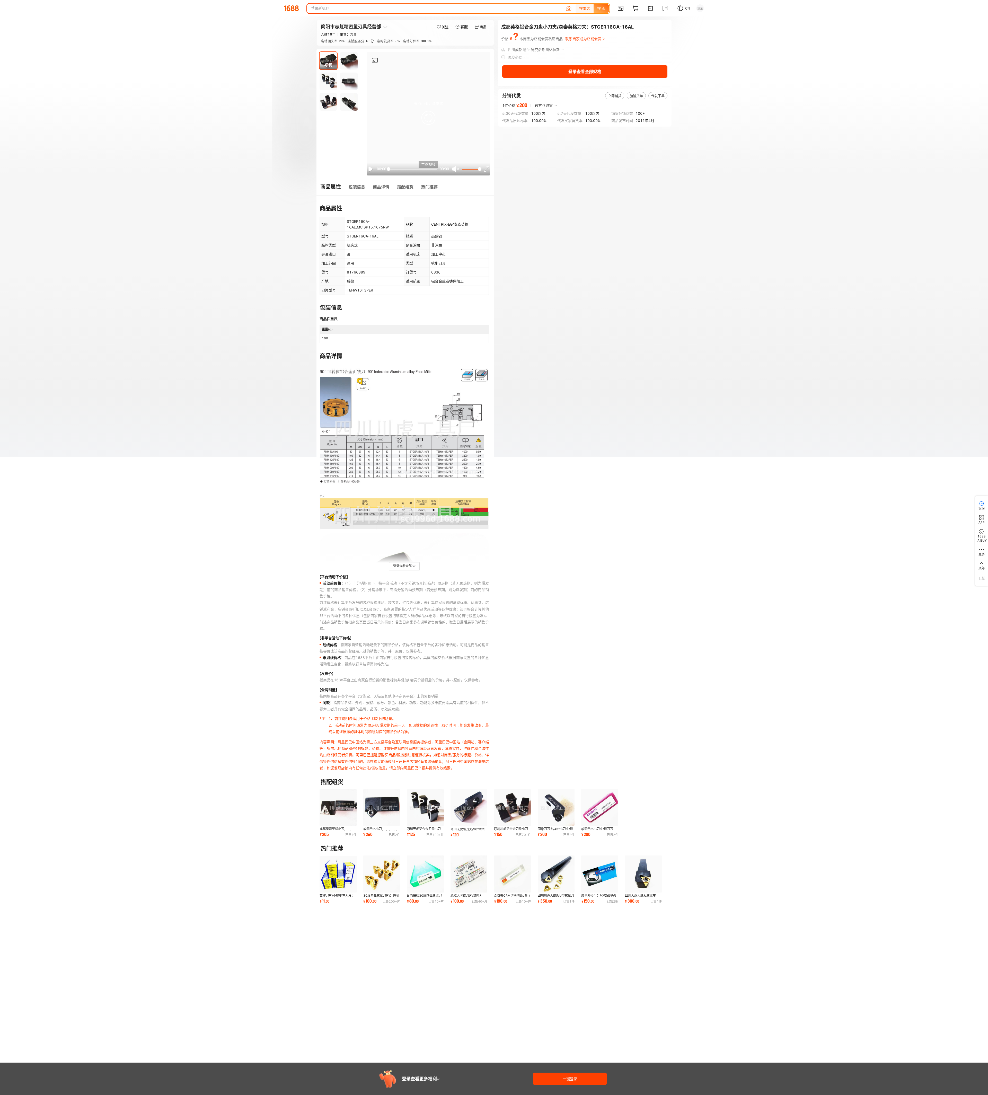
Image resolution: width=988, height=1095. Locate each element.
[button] (428, 118)
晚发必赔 (515, 57)
